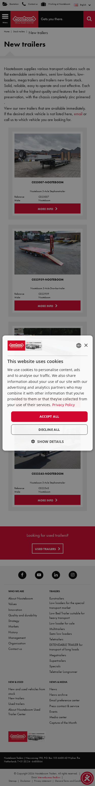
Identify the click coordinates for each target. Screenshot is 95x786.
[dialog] (47, 393)
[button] (47, 441)
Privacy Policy (63, 404)
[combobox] (78, 345)
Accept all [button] (49, 416)
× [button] (86, 345)
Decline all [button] (49, 429)
